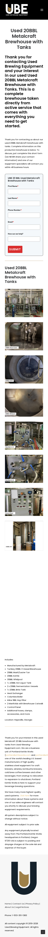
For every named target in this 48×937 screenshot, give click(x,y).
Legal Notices (22, 907)
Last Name (13, 198)
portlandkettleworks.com (18, 755)
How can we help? (15, 234)
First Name (13, 186)
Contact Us (18, 903)
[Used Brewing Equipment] (17, 10)
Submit (15, 249)
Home (8, 903)
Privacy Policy (32, 903)
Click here (24, 795)
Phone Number (15, 210)
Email (11, 222)
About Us (9, 907)
